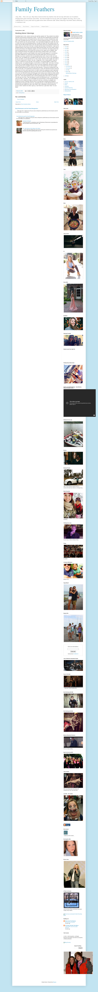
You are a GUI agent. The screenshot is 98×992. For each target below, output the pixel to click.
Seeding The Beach (27, 121)
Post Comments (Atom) (26, 104)
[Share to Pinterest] (34, 91)
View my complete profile (69, 41)
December (68, 66)
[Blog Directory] (67, 942)
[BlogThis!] (29, 91)
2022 (66, 46)
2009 (66, 64)
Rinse (66, 84)
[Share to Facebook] (32, 91)
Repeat (66, 83)
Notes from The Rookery (70, 921)
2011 (66, 61)
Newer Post (18, 102)
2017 (66, 50)
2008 (66, 75)
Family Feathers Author (77, 32)
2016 (66, 52)
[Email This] (28, 91)
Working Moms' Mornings (71, 73)
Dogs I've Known (35, 26)
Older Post (56, 102)
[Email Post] (26, 90)
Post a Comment (20, 99)
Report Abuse (67, 94)
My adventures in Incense (70, 922)
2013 (66, 57)
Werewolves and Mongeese (70, 89)
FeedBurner (75, 653)
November (68, 68)
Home (37, 102)
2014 (66, 55)
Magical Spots (45, 26)
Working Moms (21, 92)
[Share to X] (31, 91)
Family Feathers (34, 9)
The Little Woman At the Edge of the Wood (31, 128)
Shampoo (67, 86)
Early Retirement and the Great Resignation (26, 108)
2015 (66, 54)
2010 (66, 63)
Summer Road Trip (69, 87)
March (67, 71)
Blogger (54, 982)
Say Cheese (26, 26)
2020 (66, 48)
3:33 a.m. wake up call (69, 81)
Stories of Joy (17, 26)
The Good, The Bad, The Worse (71, 925)
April (67, 69)
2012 (66, 59)
